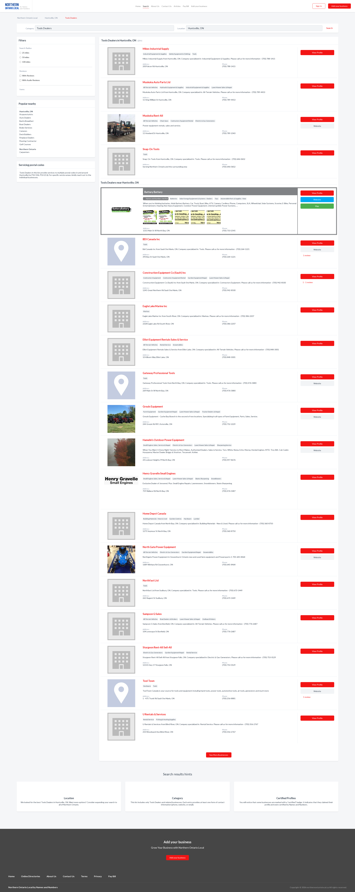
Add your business (199, 6)
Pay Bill (186, 6)
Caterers (23, 131)
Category (30, 28)
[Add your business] (177, 854)
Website (317, 126)
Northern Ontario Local (27, 18)
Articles (177, 6)
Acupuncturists (26, 114)
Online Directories (30, 876)
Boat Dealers (25, 124)
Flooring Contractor (27, 141)
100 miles (26, 62)
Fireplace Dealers (26, 137)
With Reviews (28, 75)
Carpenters (24, 152)
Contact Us (167, 6)
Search (146, 6)
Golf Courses (25, 144)
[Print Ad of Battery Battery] (150, 216)
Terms (84, 876)
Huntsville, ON (51, 18)
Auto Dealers (25, 117)
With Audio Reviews (31, 80)
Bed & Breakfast (26, 121)
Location (181, 28)
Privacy (98, 876)
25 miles (25, 53)
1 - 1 (307, 282)
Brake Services (25, 127)
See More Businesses (218, 755)
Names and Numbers (47, 887)
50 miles (25, 57)
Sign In (319, 6)
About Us (155, 6)
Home (138, 6)
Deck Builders (25, 134)
